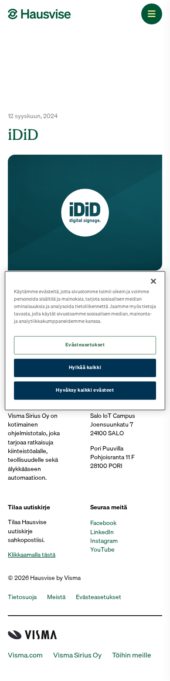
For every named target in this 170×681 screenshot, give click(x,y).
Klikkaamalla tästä (31, 554)
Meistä (56, 597)
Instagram (104, 540)
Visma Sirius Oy (77, 655)
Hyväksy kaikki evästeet (85, 390)
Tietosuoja (22, 597)
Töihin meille (131, 655)
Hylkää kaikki (85, 367)
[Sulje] (153, 281)
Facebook (103, 522)
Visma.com (25, 655)
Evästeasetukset (85, 345)
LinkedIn (102, 532)
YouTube (102, 549)
